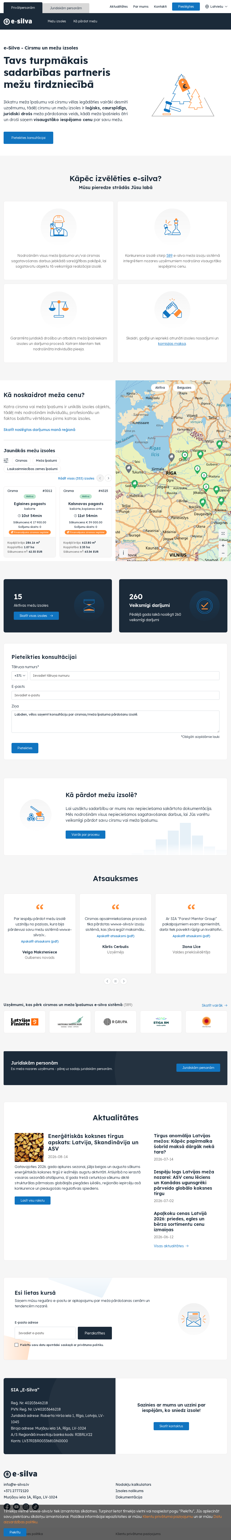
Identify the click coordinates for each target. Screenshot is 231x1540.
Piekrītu (15, 1532)
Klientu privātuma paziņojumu (168, 1516)
